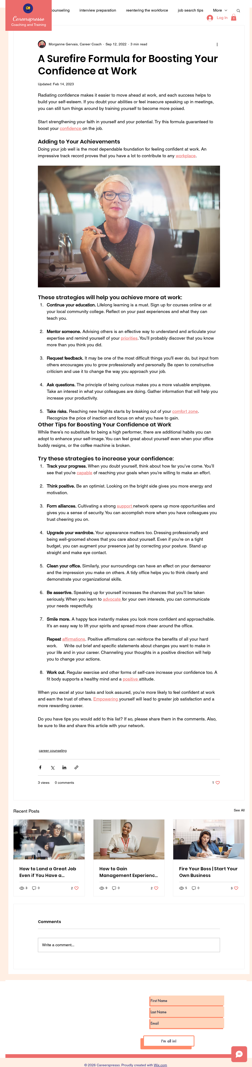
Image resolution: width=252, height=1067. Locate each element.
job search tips (190, 10)
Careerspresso (28, 18)
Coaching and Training (28, 25)
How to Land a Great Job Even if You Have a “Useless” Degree (47, 872)
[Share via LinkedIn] (64, 767)
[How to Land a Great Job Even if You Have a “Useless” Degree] (49, 839)
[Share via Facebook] (40, 767)
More (217, 10)
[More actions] (217, 44)
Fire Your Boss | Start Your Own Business (208, 872)
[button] (233, 17)
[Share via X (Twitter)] (52, 767)
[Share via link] (76, 767)
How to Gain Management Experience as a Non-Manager (128, 872)
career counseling (54, 10)
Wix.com (160, 1065)
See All (239, 810)
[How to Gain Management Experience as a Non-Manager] (129, 839)
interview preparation (97, 10)
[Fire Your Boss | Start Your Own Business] (208, 839)
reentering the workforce (147, 10)
